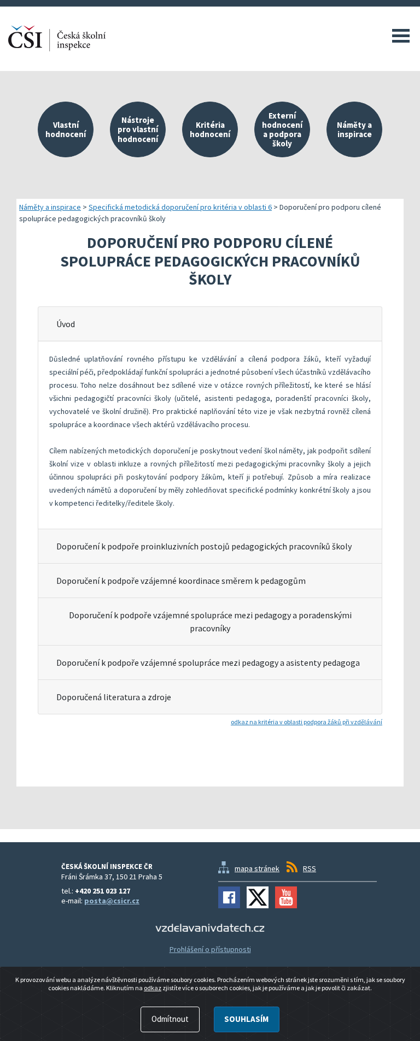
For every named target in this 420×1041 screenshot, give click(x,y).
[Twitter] (258, 897)
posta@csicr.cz (111, 901)
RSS (309, 868)
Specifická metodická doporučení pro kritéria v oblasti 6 (180, 207)
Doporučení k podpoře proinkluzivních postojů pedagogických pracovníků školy (204, 546)
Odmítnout (170, 1019)
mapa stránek (257, 868)
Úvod (65, 323)
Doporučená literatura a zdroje (113, 696)
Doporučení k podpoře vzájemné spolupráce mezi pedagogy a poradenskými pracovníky (210, 622)
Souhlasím (246, 1019)
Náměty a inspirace (50, 207)
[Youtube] (286, 897)
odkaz (152, 988)
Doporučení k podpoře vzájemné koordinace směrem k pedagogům (181, 580)
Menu (401, 35)
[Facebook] (229, 897)
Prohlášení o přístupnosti (210, 949)
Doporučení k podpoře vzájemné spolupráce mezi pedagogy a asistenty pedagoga (208, 662)
